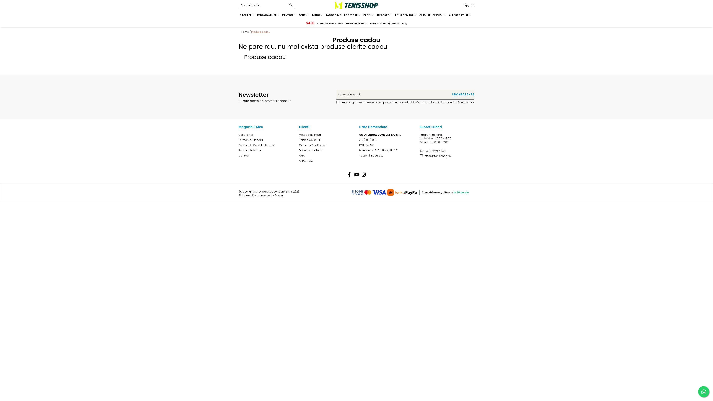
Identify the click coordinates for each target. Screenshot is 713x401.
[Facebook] (349, 175)
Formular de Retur (311, 150)
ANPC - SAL (306, 161)
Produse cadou (260, 32)
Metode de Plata (310, 135)
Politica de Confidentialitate (456, 102)
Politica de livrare (250, 150)
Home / (246, 32)
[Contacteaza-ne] (467, 5)
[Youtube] (356, 175)
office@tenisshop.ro (437, 156)
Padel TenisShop (356, 23)
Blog (404, 23)
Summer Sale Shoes (330, 23)
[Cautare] (291, 5)
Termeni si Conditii (251, 140)
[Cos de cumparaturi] (472, 5)
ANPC (302, 155)
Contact (244, 155)
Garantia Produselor (312, 145)
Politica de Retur (309, 140)
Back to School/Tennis (384, 23)
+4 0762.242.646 (434, 151)
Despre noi (246, 135)
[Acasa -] (356, 5)
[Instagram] (364, 175)
